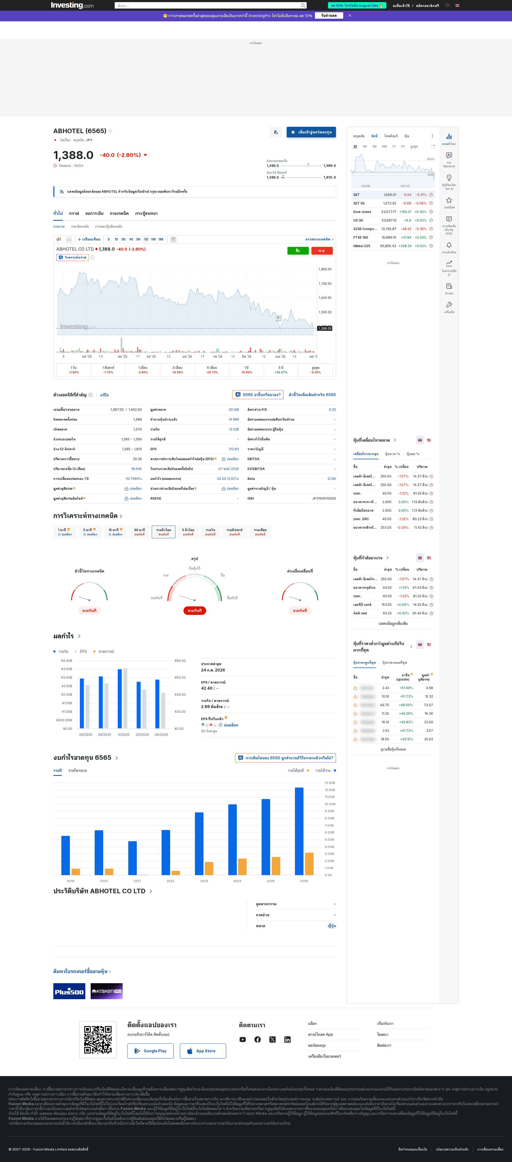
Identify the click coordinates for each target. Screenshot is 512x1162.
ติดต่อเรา (384, 1045)
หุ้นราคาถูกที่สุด (364, 663)
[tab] (65, 531)
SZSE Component (367, 229)
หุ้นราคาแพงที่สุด (394, 663)
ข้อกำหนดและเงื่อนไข (412, 1149)
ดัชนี (374, 136)
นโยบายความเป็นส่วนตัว (452, 1149)
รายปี (57, 770)
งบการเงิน (94, 213)
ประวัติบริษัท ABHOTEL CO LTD (99, 891)
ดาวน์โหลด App (320, 1034)
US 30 (358, 220)
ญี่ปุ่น (332, 925)
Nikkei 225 (361, 246)
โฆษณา (382, 1034)
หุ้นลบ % (413, 454)
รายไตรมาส (77, 770)
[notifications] (448, 5)
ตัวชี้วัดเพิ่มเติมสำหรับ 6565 (312, 394)
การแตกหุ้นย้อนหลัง (108, 226)
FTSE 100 (360, 237)
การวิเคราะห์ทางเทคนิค (85, 516)
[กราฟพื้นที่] (69, 239)
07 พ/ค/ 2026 (228, 469)
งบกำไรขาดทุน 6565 (82, 757)
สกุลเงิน (359, 136)
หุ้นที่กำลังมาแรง (367, 557)
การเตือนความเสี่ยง (490, 1149)
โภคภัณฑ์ (391, 136)
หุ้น (407, 136)
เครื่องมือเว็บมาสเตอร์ (324, 1056)
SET (356, 195)
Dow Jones (362, 212)
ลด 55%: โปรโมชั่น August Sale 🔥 (357, 5)
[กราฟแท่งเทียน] (59, 239)
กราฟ (74, 213)
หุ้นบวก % (392, 454)
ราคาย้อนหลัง (80, 226)
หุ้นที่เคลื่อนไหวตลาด (371, 440)
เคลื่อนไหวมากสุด (365, 454)
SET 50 (359, 203)
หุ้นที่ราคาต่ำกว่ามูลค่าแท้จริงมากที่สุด (378, 647)
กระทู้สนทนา (146, 213)
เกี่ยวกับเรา (385, 1023)
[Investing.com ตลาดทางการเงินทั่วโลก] (72, 5)
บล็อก (312, 1023)
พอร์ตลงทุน (317, 1045)
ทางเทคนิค (119, 213)
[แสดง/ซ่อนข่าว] (173, 239)
